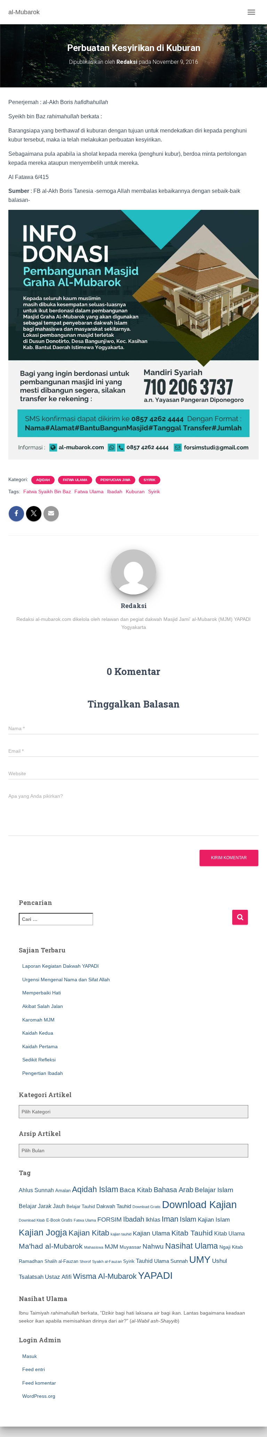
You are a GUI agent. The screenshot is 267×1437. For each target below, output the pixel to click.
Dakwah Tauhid (113, 1206)
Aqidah (43, 480)
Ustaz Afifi (58, 1277)
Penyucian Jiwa (115, 480)
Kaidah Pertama (40, 1046)
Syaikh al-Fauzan (107, 1261)
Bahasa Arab (173, 1190)
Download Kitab (32, 1220)
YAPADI (155, 1275)
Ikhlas (153, 1220)
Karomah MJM (38, 1020)
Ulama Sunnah (171, 1261)
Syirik (149, 480)
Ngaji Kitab (231, 1247)
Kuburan (135, 491)
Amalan (63, 1190)
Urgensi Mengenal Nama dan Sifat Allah (66, 979)
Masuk (29, 1356)
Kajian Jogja (43, 1232)
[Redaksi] (133, 571)
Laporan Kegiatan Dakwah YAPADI (60, 966)
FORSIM (109, 1219)
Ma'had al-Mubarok (51, 1246)
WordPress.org (38, 1396)
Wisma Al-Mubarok (105, 1276)
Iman (170, 1219)
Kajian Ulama (151, 1233)
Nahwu (153, 1246)
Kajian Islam (214, 1219)
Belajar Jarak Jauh (42, 1206)
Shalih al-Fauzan (61, 1261)
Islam (188, 1219)
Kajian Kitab (88, 1233)
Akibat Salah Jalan (42, 1006)
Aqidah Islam (95, 1189)
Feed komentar (39, 1383)
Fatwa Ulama (75, 480)
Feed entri (33, 1369)
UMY (200, 1259)
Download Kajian (199, 1204)
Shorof (85, 1261)
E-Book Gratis (59, 1220)
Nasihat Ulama (191, 1245)
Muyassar (130, 1247)
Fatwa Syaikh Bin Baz (47, 491)
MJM (111, 1246)
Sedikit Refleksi (39, 1059)
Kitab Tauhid (192, 1233)
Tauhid (144, 1261)
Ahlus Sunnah (36, 1190)
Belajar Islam (214, 1190)
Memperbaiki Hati (41, 992)
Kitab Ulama (229, 1233)
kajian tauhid (121, 1234)
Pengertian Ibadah (42, 1073)
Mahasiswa (93, 1247)
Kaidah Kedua (37, 1033)
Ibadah (114, 491)
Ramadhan (31, 1261)
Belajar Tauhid (80, 1206)
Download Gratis (146, 1207)
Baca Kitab (136, 1190)
